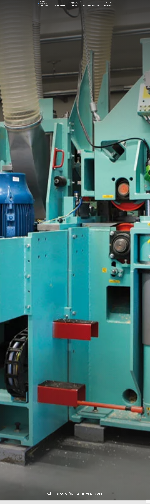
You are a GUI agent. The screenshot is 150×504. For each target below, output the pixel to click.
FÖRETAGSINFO (108, 5)
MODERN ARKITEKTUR (59, 5)
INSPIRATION (74, 5)
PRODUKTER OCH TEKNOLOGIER (91, 5)
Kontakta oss (42, 1)
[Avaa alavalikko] (49, 6)
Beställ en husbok (43, 3)
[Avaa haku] (107, 2)
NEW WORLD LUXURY (43, 5)
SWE (111, 2)
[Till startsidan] (75, 2)
